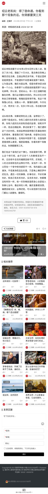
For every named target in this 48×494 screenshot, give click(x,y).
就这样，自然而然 (10, 395)
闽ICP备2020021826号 (29, 468)
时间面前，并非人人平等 (35, 311)
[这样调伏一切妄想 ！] (12, 272)
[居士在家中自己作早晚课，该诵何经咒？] (35, 357)
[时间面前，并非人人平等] (35, 300)
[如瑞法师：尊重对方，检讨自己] (12, 329)
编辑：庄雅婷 (7, 21)
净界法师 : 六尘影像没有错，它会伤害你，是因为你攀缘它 (35, 396)
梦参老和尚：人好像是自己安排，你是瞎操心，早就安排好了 (35, 282)
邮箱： (8, 437)
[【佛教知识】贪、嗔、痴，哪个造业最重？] (12, 300)
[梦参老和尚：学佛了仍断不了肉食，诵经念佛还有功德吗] (12, 357)
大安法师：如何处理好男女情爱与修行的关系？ (35, 339)
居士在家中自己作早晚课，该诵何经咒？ (35, 367)
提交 (24, 454)
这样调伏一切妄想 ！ (11, 281)
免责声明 (27, 470)
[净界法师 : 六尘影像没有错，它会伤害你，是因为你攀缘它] (35, 386)
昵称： (8, 431)
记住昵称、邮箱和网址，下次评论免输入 (21, 448)
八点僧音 (37, 21)
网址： (8, 443)
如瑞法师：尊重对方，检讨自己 (12, 339)
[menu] (44, 3)
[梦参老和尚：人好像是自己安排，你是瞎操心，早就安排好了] (35, 272)
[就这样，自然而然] (12, 386)
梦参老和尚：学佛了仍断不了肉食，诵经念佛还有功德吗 (12, 368)
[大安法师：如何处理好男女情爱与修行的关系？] (35, 329)
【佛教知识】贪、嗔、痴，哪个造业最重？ (12, 311)
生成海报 (9, 228)
